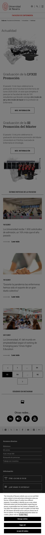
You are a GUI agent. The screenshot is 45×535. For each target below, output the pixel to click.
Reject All (22, 525)
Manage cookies (22, 519)
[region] (22, 514)
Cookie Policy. (23, 515)
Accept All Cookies (22, 531)
